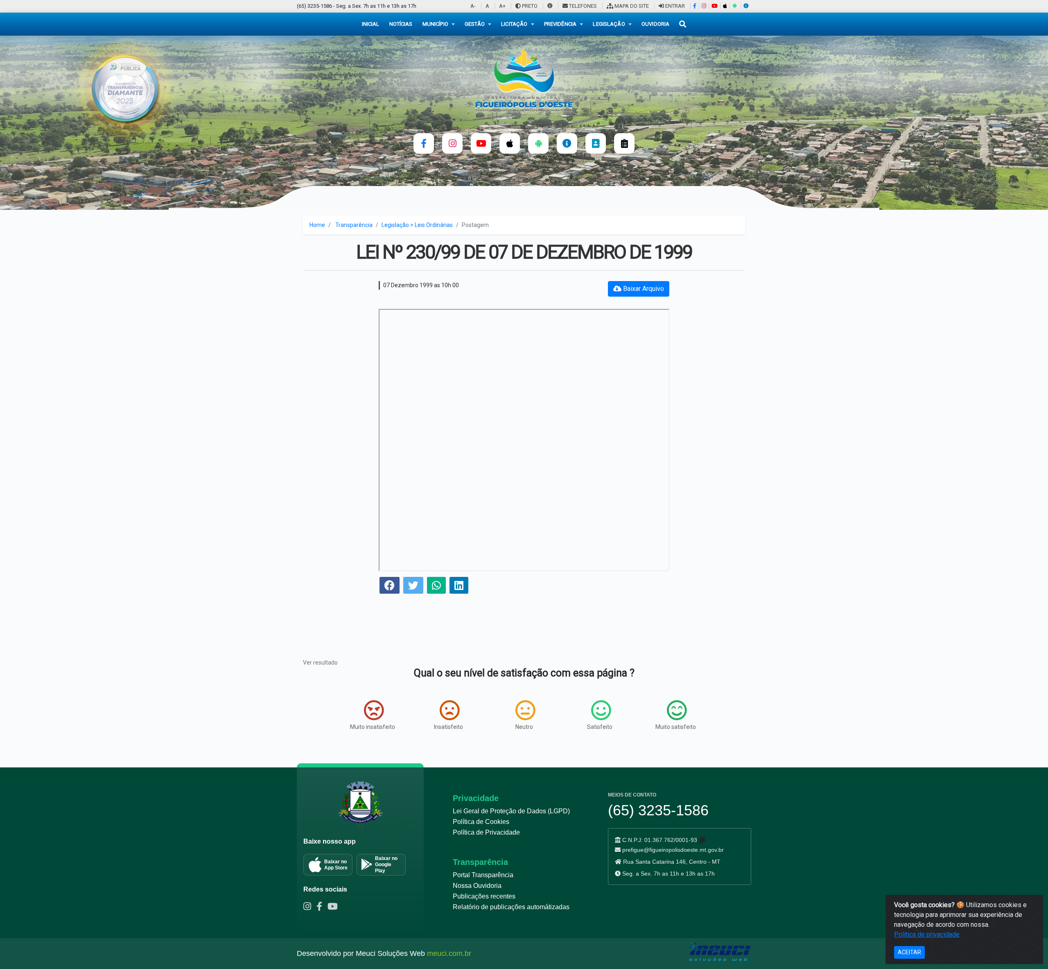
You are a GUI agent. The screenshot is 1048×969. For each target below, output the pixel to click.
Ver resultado (320, 662)
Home (317, 225)
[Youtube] (334, 907)
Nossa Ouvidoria (477, 885)
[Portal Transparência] (746, 6)
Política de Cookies (481, 821)
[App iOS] (725, 6)
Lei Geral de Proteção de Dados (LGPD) (511, 811)
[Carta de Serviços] (624, 143)
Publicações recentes (484, 896)
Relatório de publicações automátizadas (511, 906)
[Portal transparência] (567, 143)
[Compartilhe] (389, 586)
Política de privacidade (927, 934)
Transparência (354, 225)
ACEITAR (909, 952)
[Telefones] (595, 143)
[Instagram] (704, 6)
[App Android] (734, 6)
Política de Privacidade (486, 832)
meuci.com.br (449, 953)
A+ (502, 6)
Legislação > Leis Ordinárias (417, 225)
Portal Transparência (483, 874)
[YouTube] (714, 6)
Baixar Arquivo (642, 289)
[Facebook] (694, 6)
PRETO (529, 6)
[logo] (524, 80)
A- (473, 6)
